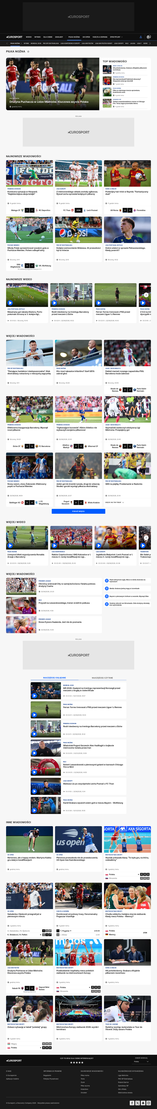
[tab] (55, 678)
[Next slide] (150, 43)
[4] (79, 1062)
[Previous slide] (7, 43)
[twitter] (137, 1103)
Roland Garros (123, 1082)
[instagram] (148, 1103)
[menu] (141, 37)
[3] (76, 1062)
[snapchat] (143, 1103)
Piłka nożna (85, 1075)
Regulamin (47, 1075)
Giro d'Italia (122, 1089)
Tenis (83, 1079)
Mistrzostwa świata (125, 1093)
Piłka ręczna (85, 1086)
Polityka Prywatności (51, 1079)
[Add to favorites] (28, 51)
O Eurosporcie (11, 1075)
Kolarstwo (84, 1089)
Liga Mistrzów (123, 1075)
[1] (71, 1062)
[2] (74, 1062)
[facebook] (132, 1103)
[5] (82, 1062)
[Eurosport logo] (14, 37)
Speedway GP (123, 1086)
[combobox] (141, 1061)
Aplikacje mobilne (12, 1079)
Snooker (84, 1093)
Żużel (83, 1082)
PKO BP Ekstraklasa (125, 1079)
